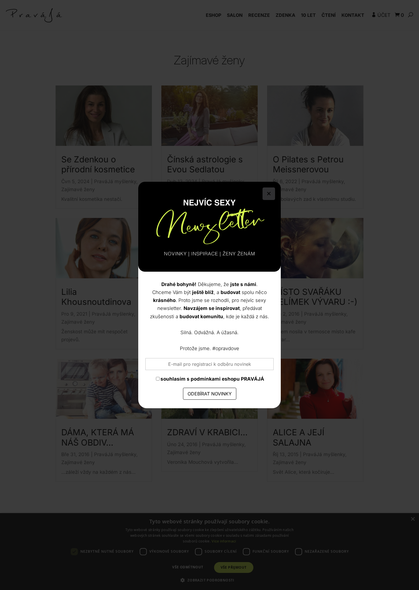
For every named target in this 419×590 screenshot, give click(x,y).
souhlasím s (212, 379)
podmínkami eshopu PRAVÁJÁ (227, 379)
